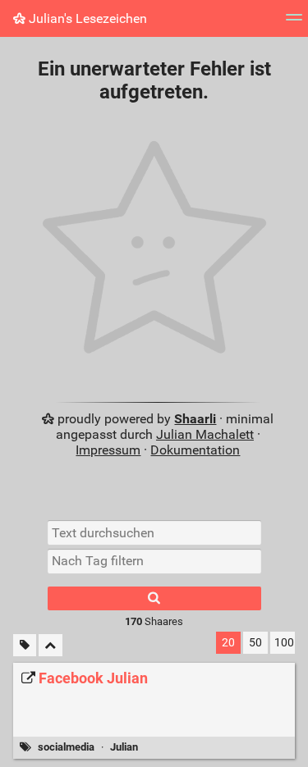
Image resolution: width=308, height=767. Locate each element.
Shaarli (195, 419)
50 (255, 643)
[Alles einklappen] (50, 645)
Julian (124, 747)
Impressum (108, 450)
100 (284, 643)
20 (228, 643)
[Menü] (294, 22)
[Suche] (154, 598)
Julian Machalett (205, 434)
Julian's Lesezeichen (86, 18)
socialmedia (66, 747)
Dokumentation (195, 450)
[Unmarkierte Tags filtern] (24, 645)
